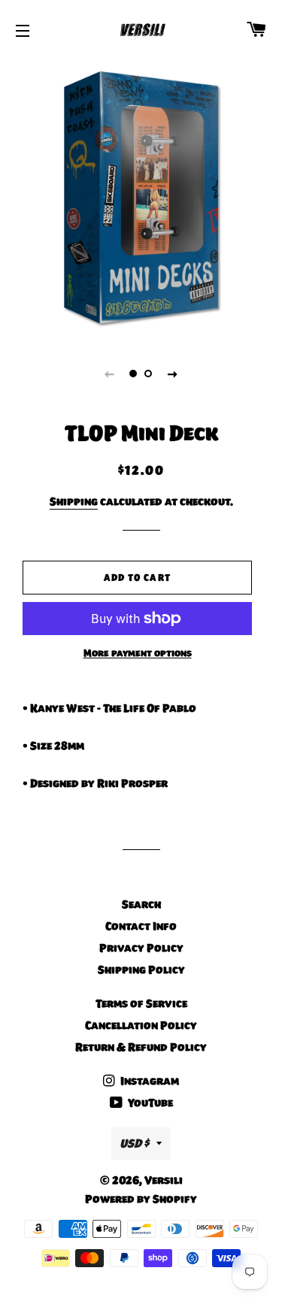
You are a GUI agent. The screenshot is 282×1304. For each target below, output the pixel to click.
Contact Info (141, 925)
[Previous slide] (109, 373)
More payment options (137, 653)
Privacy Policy (141, 947)
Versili (163, 1180)
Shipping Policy (141, 969)
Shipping (74, 501)
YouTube (149, 1102)
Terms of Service (141, 1003)
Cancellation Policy (141, 1025)
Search (141, 904)
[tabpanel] (141, 197)
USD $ (134, 1143)
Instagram (148, 1080)
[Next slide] (173, 373)
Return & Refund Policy (141, 1046)
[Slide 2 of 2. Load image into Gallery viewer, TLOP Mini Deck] (148, 373)
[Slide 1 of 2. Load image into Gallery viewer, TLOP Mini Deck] (133, 373)
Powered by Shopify (141, 1198)
